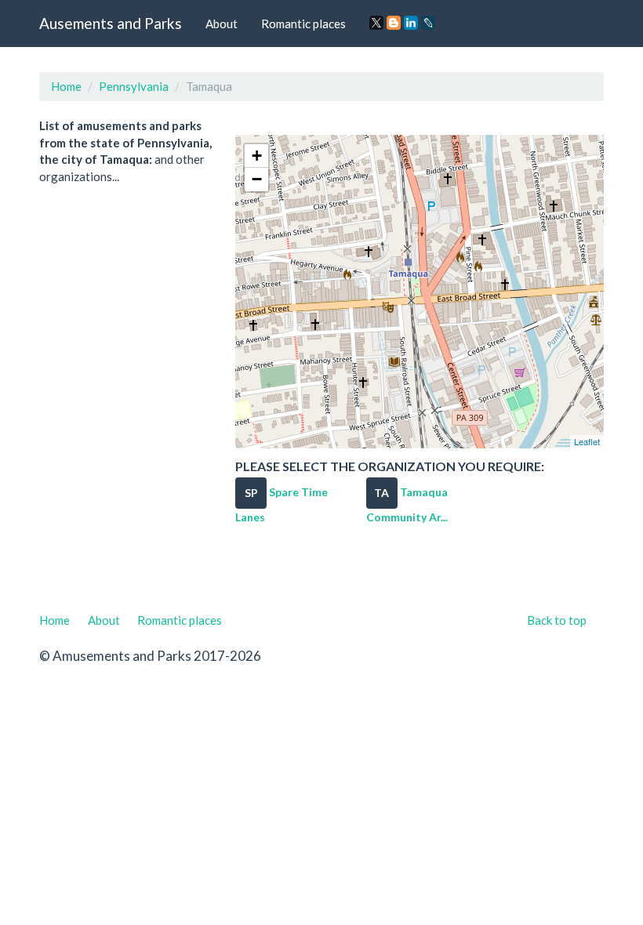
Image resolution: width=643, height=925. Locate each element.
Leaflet (587, 441)
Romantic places (303, 23)
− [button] (257, 179)
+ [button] (257, 155)
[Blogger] (394, 23)
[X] (376, 23)
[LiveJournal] (428, 23)
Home (66, 86)
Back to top (557, 620)
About (221, 23)
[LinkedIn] (411, 23)
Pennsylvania (134, 86)
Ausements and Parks (110, 23)
